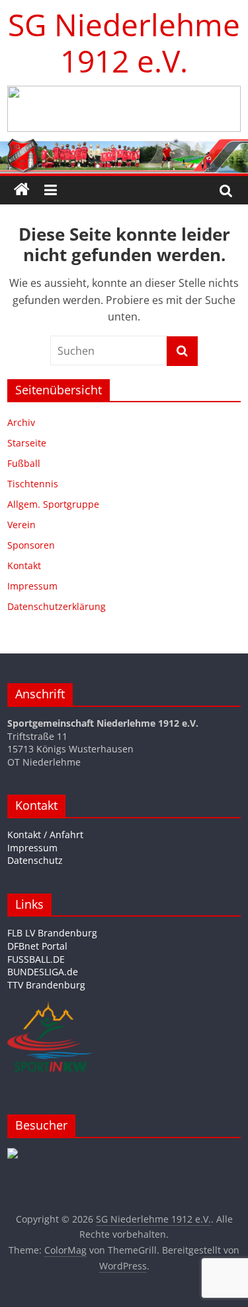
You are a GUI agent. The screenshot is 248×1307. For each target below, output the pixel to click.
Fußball (23, 463)
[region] (124, 109)
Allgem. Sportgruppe (53, 504)
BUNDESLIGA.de (42, 971)
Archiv (21, 422)
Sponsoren (31, 545)
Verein (21, 524)
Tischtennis (32, 483)
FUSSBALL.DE (36, 959)
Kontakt (24, 565)
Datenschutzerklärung (56, 606)
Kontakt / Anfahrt (45, 834)
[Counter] (12, 1154)
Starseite (26, 443)
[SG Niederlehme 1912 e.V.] (21, 190)
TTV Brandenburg (46, 985)
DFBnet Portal (37, 946)
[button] (124, 109)
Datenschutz (35, 860)
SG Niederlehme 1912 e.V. (124, 42)
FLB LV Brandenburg (52, 933)
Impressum (32, 586)
